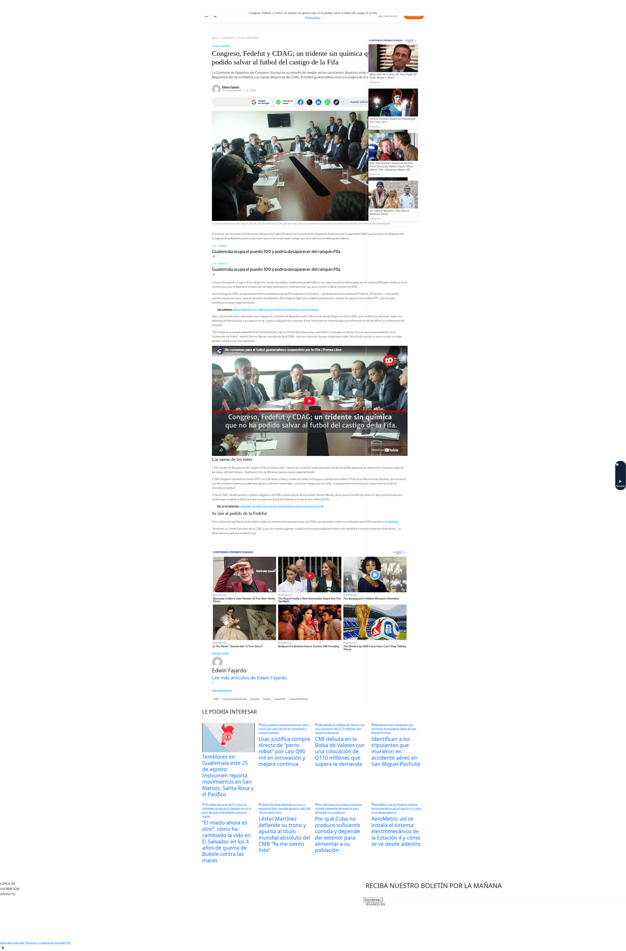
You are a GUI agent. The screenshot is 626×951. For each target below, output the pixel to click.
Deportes (228, 38)
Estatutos (255, 699)
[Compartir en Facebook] (300, 102)
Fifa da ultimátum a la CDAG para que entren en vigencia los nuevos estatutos (276, 309)
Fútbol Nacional (248, 38)
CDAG (216, 699)
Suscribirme (372, 900)
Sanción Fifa (279, 699)
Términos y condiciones (39, 943)
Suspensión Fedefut (298, 699)
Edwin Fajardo (230, 87)
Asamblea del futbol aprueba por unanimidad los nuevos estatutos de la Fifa (282, 506)
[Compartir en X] (309, 102)
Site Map (60, 943)
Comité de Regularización (235, 699)
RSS (68, 943)
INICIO (215, 38)
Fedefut (267, 699)
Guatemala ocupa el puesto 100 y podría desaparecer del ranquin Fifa (276, 251)
